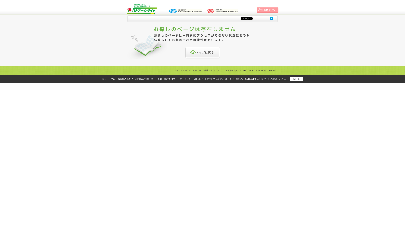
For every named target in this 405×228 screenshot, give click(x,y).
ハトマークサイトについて (186, 70)
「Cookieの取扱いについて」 (255, 79)
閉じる (296, 79)
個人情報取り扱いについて (210, 70)
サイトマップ (229, 70)
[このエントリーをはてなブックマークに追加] (271, 18)
